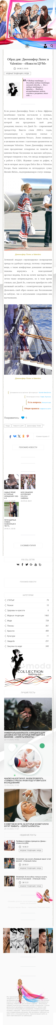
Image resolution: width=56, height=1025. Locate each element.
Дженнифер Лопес (34, 426)
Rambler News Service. (45, 392)
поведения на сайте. (45, 409)
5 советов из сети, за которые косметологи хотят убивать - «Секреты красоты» (26, 825)
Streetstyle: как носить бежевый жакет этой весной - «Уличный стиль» (33, 860)
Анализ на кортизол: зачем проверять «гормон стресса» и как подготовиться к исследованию (25, 780)
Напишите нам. (46, 402)
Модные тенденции (14, 73)
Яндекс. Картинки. (45, 397)
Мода (26, 73)
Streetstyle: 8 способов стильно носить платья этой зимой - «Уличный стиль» (31, 878)
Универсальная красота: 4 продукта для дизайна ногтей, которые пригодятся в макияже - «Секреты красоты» (24, 735)
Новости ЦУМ (18, 426)
